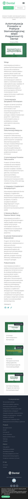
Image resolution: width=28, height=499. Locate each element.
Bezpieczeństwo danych (9, 436)
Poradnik (5, 441)
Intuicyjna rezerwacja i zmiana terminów (13, 413)
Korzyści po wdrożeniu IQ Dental (11, 458)
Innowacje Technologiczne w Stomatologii (11, 337)
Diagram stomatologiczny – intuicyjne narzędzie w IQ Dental (12, 416)
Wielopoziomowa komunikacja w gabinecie (14, 421)
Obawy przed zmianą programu (11, 456)
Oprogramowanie (7, 427)
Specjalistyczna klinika (8, 451)
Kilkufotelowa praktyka (8, 449)
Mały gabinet (6, 447)
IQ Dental (5, 465)
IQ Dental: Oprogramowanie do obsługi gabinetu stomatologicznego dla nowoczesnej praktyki (13, 363)
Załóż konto (8, 7)
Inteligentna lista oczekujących (10, 411)
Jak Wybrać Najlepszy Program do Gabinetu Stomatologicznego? (12, 388)
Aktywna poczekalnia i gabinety (11, 404)
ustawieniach (7, 494)
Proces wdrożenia (7, 434)
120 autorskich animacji (8, 402)
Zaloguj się (20, 7)
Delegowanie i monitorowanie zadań (12, 408)
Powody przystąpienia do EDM (10, 453)
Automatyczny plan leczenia (10, 406)
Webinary (5, 439)
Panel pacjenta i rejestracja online (11, 419)
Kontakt (5, 467)
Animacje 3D (6, 432)
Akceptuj (5, 496)
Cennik (4, 430)
